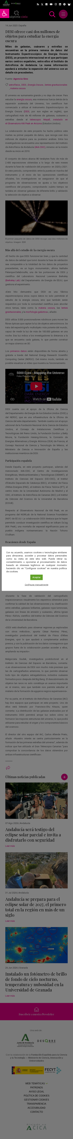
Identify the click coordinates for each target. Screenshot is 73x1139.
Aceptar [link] (36, 577)
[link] (4, 13)
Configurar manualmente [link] (36, 585)
